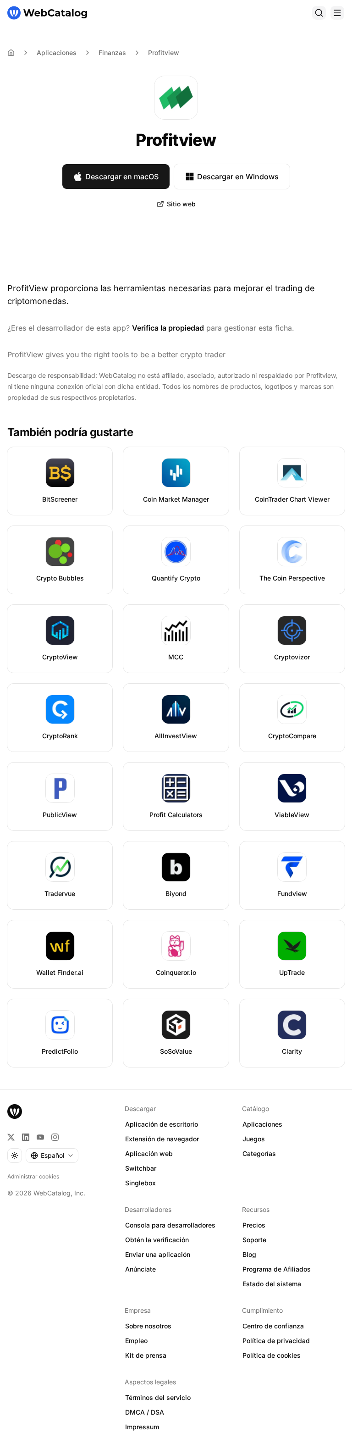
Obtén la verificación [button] (157, 1240)
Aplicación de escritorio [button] (161, 1124)
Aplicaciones (57, 52)
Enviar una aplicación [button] (157, 1254)
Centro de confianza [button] (273, 1326)
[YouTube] (40, 1137)
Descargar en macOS (122, 176)
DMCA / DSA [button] (144, 1412)
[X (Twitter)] (11, 1137)
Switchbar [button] (140, 1168)
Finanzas (112, 52)
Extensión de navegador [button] (162, 1139)
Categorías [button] (259, 1153)
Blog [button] (249, 1254)
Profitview (163, 52)
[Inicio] (47, 13)
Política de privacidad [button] (276, 1340)
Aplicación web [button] (149, 1153)
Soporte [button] (254, 1240)
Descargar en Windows (238, 176)
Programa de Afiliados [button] (276, 1269)
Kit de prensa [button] (145, 1355)
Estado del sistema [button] (271, 1284)
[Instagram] (55, 1137)
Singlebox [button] (140, 1183)
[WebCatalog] (14, 1111)
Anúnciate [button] (140, 1269)
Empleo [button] (136, 1340)
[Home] (11, 52)
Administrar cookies (33, 1176)
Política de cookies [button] (271, 1355)
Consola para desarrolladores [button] (170, 1225)
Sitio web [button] (181, 204)
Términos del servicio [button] (158, 1397)
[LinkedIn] (25, 1137)
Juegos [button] (253, 1139)
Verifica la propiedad (168, 327)
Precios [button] (253, 1225)
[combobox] (52, 1155)
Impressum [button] (142, 1427)
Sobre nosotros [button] (148, 1326)
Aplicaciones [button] (262, 1124)
